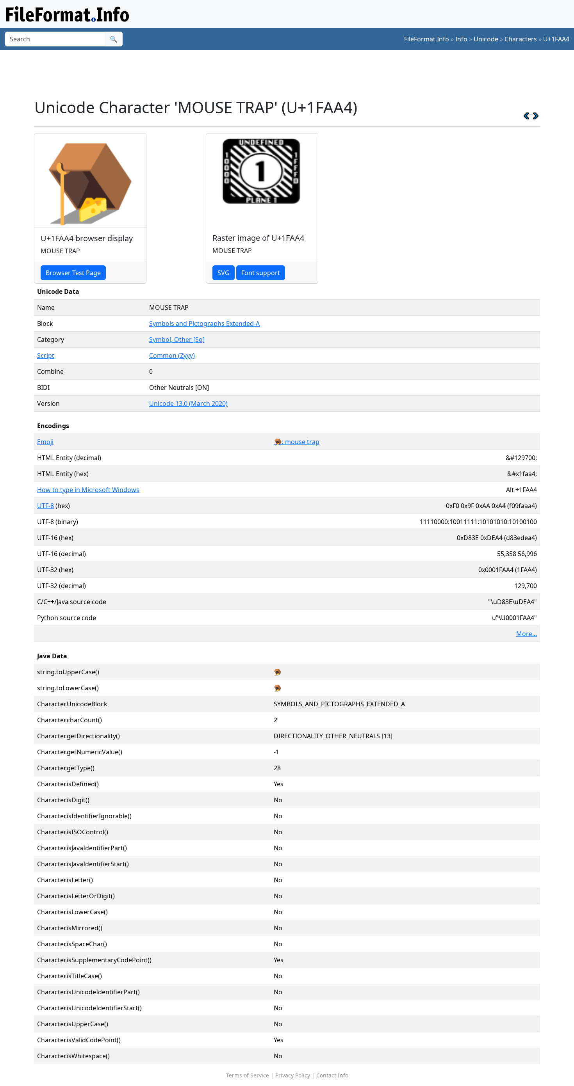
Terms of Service (247, 1075)
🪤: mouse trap (296, 441)
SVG (223, 272)
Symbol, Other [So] (177, 339)
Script (45, 355)
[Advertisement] (292, 73)
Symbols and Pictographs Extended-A (204, 323)
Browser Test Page (73, 272)
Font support (260, 272)
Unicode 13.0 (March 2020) (188, 403)
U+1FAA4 (556, 39)
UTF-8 (45, 505)
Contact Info (332, 1075)
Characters (520, 39)
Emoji (45, 441)
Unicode (486, 39)
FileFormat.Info (426, 39)
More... (526, 633)
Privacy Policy (292, 1075)
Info (461, 39)
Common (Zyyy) (172, 355)
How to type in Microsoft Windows (88, 489)
